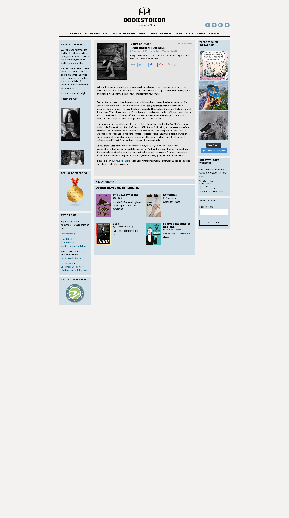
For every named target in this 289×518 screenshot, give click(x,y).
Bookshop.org (68, 233)
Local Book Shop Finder (72, 267)
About (201, 33)
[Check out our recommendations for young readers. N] (213, 65)
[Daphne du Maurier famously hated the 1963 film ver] (213, 125)
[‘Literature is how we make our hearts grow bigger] (213, 95)
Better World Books (71, 258)
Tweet (144, 65)
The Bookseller (205, 186)
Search (214, 33)
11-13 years (148, 51)
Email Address (206, 206)
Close (189, 161)
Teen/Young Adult (166, 51)
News (178, 33)
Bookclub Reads (124, 33)
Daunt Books (67, 239)
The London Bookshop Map (74, 270)
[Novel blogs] (75, 193)
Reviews (75, 33)
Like (154, 65)
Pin (163, 65)
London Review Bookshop (73, 246)
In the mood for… (97, 33)
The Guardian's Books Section (211, 191)
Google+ (174, 65)
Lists (189, 33)
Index (143, 33)
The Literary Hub (206, 181)
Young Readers (161, 33)
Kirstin (147, 44)
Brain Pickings (205, 183)
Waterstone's (67, 242)
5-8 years (135, 51)
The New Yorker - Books (209, 189)
